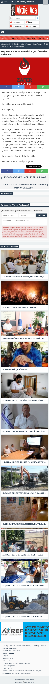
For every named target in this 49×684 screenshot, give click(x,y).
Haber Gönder (8, 653)
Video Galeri (17, 26)
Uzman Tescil (29, 682)
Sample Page (8, 658)
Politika (34, 44)
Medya (28, 44)
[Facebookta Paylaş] (6, 87)
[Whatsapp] (43, 87)
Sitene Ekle (7, 661)
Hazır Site (18, 680)
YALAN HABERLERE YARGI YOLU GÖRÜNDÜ (27, 38)
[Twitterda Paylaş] (18, 87)
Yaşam (39, 44)
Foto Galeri (32, 26)
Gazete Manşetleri (10, 648)
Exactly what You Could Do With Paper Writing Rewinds (24, 646)
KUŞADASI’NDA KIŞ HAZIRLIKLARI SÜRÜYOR (25, 177)
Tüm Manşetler (9, 666)
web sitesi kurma (28, 680)
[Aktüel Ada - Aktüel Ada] (24, 10)
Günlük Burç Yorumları (11, 651)
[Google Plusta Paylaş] (31, 87)
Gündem (17, 44)
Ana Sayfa (16, 22)
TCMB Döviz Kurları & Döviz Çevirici (17, 663)
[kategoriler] (46, 32)
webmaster (18, 682)
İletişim (31, 22)
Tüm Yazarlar (8, 668)
